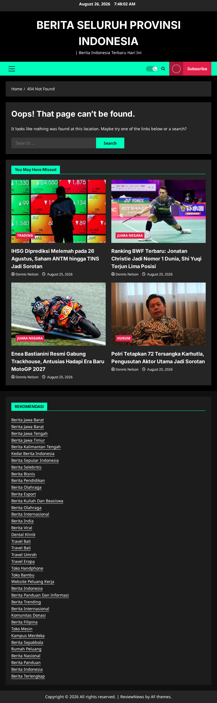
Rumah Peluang (26, 648)
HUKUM (123, 338)
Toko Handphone (27, 568)
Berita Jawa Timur (28, 440)
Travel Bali (21, 541)
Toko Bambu (22, 575)
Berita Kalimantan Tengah (36, 446)
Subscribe (197, 68)
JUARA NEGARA (130, 235)
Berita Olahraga (26, 487)
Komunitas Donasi (28, 615)
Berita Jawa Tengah (29, 433)
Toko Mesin (21, 628)
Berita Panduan (26, 662)
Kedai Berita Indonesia (33, 453)
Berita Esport (23, 494)
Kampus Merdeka (28, 635)
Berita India (22, 520)
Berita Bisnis (23, 473)
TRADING (25, 235)
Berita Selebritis (26, 467)
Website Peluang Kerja (32, 581)
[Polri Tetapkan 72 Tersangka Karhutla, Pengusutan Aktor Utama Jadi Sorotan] (158, 314)
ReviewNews (132, 696)
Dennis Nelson (27, 274)
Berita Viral (21, 527)
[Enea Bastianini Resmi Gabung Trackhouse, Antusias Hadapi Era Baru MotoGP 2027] (58, 314)
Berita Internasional (30, 514)
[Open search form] (163, 68)
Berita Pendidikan (28, 480)
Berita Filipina (24, 622)
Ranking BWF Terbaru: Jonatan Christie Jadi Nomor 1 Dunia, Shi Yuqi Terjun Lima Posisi (156, 258)
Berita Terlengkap (28, 676)
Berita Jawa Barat (27, 419)
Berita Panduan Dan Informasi (40, 595)
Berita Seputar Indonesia (35, 460)
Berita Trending (26, 601)
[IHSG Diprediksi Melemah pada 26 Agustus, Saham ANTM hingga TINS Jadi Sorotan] (58, 211)
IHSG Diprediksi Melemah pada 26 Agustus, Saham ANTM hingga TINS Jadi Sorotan (55, 258)
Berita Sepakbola (27, 642)
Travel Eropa (23, 561)
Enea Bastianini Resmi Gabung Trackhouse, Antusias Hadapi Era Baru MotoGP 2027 (57, 361)
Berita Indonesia (27, 588)
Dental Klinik (23, 534)
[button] (12, 68)
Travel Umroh (24, 554)
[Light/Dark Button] (151, 68)
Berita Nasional (25, 655)
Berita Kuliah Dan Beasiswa (37, 500)
